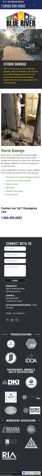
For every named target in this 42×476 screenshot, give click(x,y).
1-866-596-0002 (11, 217)
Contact (31, 475)
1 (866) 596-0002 (13, 5)
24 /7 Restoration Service (13, 2)
